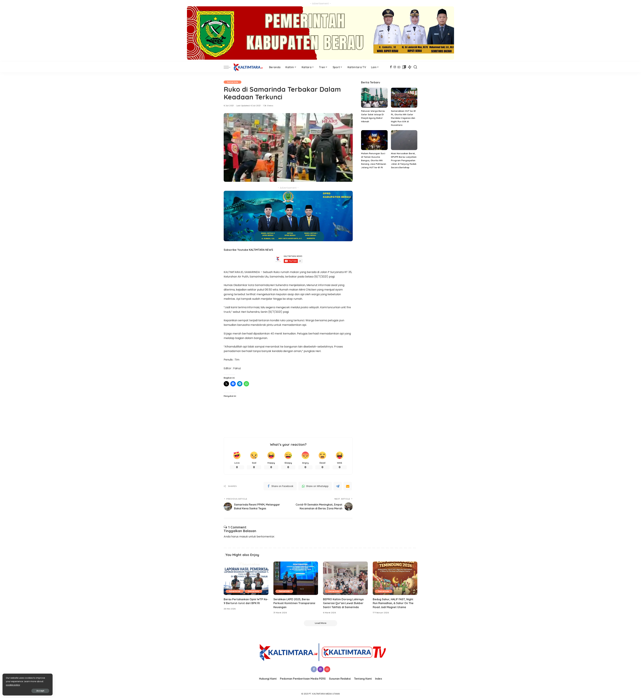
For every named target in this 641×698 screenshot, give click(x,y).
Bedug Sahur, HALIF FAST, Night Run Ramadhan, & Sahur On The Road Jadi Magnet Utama (393, 603)
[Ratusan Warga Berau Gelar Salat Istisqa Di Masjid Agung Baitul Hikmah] (374, 98)
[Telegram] (338, 486)
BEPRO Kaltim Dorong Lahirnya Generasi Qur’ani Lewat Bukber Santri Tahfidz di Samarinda (343, 603)
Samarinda (232, 82)
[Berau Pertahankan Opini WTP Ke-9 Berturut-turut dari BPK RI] (246, 578)
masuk (243, 536)
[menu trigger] (229, 67)
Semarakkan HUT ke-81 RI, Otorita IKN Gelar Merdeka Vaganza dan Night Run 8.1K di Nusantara (403, 118)
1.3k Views (268, 105)
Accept (40, 690)
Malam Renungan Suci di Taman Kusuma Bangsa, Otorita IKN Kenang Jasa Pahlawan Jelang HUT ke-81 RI (373, 160)
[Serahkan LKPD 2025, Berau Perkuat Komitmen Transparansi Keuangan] (295, 578)
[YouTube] (398, 67)
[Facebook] (390, 67)
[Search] (415, 67)
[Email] (348, 486)
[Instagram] (394, 67)
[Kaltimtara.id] (249, 67)
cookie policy (13, 684)
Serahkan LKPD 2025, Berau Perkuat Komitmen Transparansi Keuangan (294, 603)
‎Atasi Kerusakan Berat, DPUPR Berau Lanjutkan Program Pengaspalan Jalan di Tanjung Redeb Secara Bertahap (403, 160)
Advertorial (234, 591)
